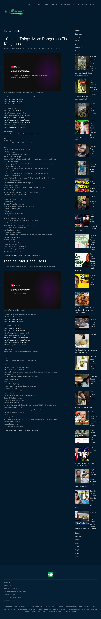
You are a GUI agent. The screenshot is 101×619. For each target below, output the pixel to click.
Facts (92, 5)
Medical (54, 5)
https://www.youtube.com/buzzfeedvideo (17, 115)
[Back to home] (14, 11)
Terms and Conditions (12, 597)
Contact (7, 583)
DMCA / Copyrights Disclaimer (15, 591)
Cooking (76, 5)
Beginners (37, 5)
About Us (7, 585)
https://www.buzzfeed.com (12, 111)
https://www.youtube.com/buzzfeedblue (17, 120)
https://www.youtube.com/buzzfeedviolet (17, 122)
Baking (84, 5)
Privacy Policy (9, 594)
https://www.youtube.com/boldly (14, 118)
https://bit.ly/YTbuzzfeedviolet (13, 104)
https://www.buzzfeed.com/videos (15, 113)
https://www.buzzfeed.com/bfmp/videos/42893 (24, 431)
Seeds (46, 5)
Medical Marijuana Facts (25, 261)
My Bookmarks (9, 600)
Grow (28, 5)
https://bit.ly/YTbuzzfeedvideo (13, 99)
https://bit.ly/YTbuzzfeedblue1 (13, 101)
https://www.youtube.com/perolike (15, 125)
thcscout (15, 48)
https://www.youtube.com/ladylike (15, 127)
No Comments (55, 48)
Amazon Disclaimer (11, 588)
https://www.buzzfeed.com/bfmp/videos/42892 (24, 256)
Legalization (65, 5)
